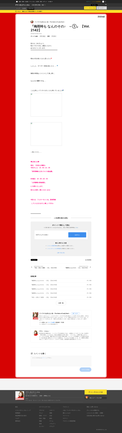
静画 (23, 1)
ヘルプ (17, 418)
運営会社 (17, 421)
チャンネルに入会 (90, 8)
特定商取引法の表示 (21, 415)
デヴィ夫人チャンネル (22, 5)
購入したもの (66, 413)
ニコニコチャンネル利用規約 (54, 248)
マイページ (66, 415)
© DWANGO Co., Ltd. (101, 429)
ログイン (88, 1)
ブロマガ (30, 8)
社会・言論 (42, 418)
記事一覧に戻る (61, 252)
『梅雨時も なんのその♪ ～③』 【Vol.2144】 (44, 284)
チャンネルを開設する (93, 410)
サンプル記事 (51, 322)
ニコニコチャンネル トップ (23, 410)
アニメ (41, 413)
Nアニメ (45, 1)
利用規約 (17, 413)
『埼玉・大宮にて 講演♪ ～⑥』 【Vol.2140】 (44, 297)
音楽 (40, 423)
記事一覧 (61, 303)
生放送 (26, 1)
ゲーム (51, 421)
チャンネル (32, 1)
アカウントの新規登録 (69, 421)
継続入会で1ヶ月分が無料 (95, 398)
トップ (18, 8)
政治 (50, 418)
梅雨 (48, 36)
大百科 (37, 1)
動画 (20, 1)
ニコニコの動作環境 (52, 245)
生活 (50, 415)
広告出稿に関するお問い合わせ (95, 415)
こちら (76, 227)
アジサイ (54, 36)
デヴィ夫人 (42, 36)
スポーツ (51, 410)
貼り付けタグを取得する (31, 395)
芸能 (43, 5)
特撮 (40, 421)
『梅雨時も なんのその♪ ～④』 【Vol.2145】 (44, 280)
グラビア (51, 426)
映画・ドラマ (43, 415)
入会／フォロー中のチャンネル (71, 410)
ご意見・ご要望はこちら (45, 395)
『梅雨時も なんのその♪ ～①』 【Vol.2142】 (44, 293)
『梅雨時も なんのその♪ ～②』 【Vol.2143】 (44, 289)
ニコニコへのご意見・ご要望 (95, 413)
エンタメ (41, 426)
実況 (41, 1)
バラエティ (52, 423)
